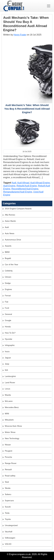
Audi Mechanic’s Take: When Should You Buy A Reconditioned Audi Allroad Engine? (27, 109)
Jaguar (8, 358)
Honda (8, 326)
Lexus (7, 389)
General (8, 314)
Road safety (10, 476)
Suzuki (8, 507)
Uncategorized (11, 525)
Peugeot (8, 451)
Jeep (7, 364)
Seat (7, 482)
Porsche (8, 457)
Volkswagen (10, 538)
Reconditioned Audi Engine (24, 189)
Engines (8, 289)
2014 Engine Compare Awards (18, 208)
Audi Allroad (23, 183)
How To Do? (10, 333)
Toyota (8, 519)
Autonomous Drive (13, 240)
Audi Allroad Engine (40, 183)
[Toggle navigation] (49, 6)
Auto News (9, 233)
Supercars (9, 500)
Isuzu (7, 351)
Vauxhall (8, 531)
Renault (8, 469)
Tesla (7, 513)
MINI (7, 413)
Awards (8, 246)
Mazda (8, 395)
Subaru (8, 494)
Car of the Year (11, 264)
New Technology (12, 438)
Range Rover (10, 463)
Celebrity (9, 271)
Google (8, 320)
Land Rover (10, 382)
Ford (7, 308)
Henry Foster (20, 35)
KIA (6, 370)
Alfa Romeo (10, 215)
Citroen (8, 277)
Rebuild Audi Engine (26, 186)
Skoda (7, 488)
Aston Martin (10, 221)
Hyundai (8, 339)
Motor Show (10, 432)
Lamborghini (10, 376)
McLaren (9, 401)
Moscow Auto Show (13, 426)
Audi (14, 183)
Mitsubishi (9, 420)
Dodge (8, 283)
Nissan (8, 445)
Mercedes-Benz (12, 407)
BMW (7, 252)
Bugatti (8, 258)
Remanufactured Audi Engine (17, 192)
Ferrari (8, 295)
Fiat (6, 302)
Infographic (10, 345)
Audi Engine (9, 186)
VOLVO (8, 544)
